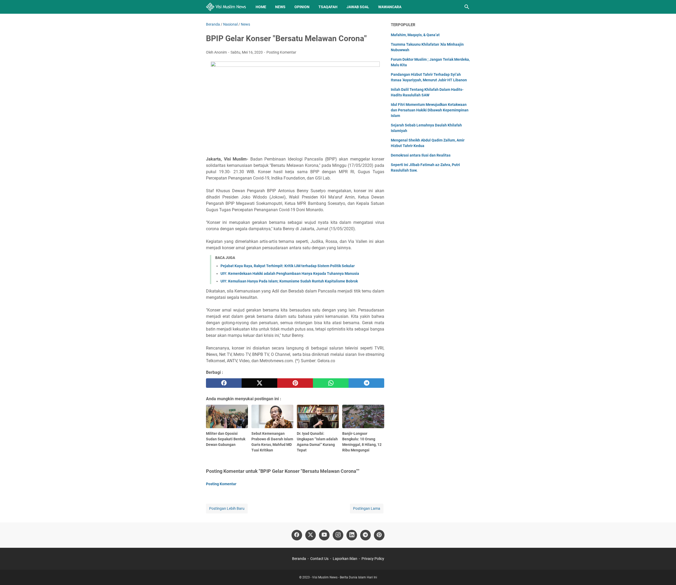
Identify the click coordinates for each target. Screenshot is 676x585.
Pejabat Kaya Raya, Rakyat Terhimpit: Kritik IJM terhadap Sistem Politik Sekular (287, 266)
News (280, 7)
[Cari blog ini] (467, 7)
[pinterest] (295, 383)
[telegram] (366, 383)
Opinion (301, 7)
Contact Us (319, 558)
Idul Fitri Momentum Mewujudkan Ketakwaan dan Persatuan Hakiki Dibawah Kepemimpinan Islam (429, 110)
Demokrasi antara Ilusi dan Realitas (420, 155)
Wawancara (389, 7)
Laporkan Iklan (345, 558)
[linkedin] (351, 535)
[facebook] (224, 383)
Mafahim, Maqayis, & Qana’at (415, 35)
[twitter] (259, 383)
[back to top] (665, 573)
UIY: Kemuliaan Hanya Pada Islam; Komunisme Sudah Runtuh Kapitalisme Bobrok (289, 281)
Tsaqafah (327, 7)
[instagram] (338, 535)
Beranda (299, 558)
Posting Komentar (281, 52)
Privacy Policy (373, 558)
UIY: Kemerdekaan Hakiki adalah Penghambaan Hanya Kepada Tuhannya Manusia (289, 273)
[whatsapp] (331, 383)
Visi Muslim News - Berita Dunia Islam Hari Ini (344, 577)
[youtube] (324, 535)
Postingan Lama (366, 508)
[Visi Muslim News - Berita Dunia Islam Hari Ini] (226, 7)
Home (261, 7)
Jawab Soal (357, 7)
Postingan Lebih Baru (227, 508)
